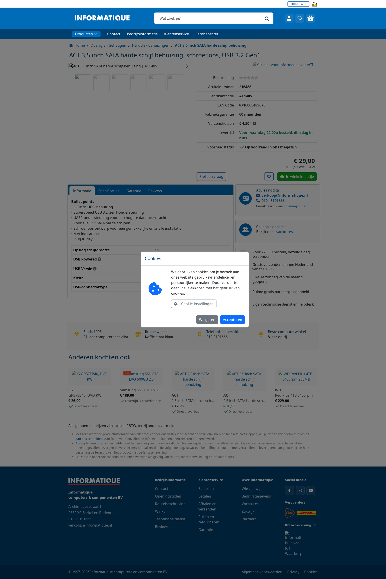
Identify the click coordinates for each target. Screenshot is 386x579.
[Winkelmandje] (310, 18)
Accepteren (232, 319)
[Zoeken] (267, 18)
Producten (84, 33)
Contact (113, 33)
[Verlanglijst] (299, 18)
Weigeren (207, 319)
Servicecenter (206, 33)
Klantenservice (176, 33)
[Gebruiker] (289, 18)
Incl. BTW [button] (297, 4)
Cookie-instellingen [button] (197, 303)
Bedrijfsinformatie (142, 33)
